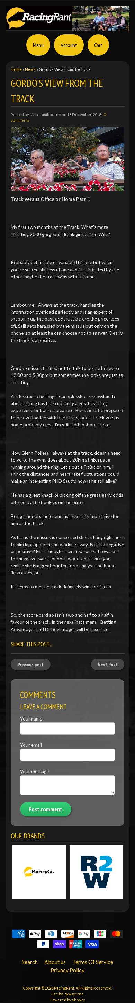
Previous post (31, 664)
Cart (98, 44)
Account (69, 44)
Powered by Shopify (67, 999)
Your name (31, 719)
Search (30, 961)
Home (16, 69)
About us (55, 961)
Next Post (107, 664)
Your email (31, 745)
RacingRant (64, 988)
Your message (34, 771)
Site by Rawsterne (67, 994)
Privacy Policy (67, 970)
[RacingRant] (67, 26)
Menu (38, 44)
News (30, 69)
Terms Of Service (92, 961)
